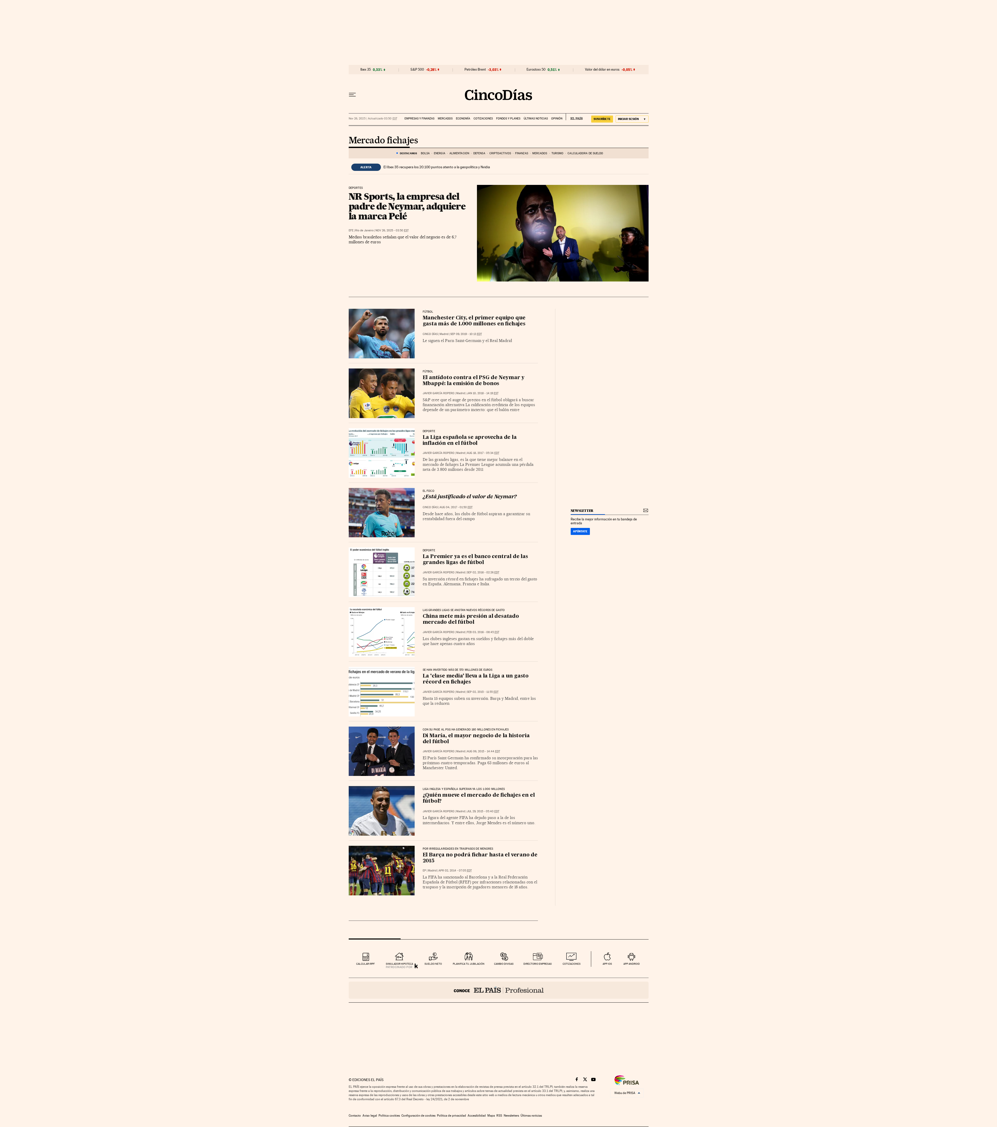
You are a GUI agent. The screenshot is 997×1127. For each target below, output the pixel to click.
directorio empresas (537, 963)
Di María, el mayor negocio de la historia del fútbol (476, 738)
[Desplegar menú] (352, 95)
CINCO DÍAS (430, 334)
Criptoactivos (500, 153)
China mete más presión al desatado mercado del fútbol (471, 619)
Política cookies (389, 1115)
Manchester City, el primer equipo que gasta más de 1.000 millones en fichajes (474, 321)
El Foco (428, 491)
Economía (463, 118)
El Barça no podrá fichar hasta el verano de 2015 (480, 858)
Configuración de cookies (418, 1115)
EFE (351, 230)
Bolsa (425, 153)
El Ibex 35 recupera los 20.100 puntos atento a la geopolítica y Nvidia (436, 167)
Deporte (429, 431)
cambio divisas (504, 963)
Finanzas (521, 153)
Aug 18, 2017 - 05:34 (483, 453)
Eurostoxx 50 (536, 69)
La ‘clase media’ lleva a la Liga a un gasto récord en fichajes (476, 679)
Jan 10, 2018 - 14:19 (482, 393)
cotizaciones (572, 963)
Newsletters (511, 1115)
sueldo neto (433, 963)
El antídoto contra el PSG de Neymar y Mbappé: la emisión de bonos (474, 380)
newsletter (582, 511)
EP (424, 870)
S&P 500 (417, 69)
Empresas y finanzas (419, 118)
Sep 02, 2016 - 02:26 (483, 572)
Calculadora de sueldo (585, 153)
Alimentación (459, 153)
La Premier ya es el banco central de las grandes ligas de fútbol (475, 559)
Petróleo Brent (475, 69)
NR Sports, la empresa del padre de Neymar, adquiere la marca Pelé (407, 206)
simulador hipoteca (399, 963)
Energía (439, 153)
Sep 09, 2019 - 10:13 (466, 334)
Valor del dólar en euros (602, 69)
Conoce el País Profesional (499, 990)
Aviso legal (369, 1115)
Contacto (355, 1115)
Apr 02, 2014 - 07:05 (455, 870)
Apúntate (580, 531)
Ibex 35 (365, 69)
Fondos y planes (508, 118)
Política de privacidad (451, 1115)
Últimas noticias (536, 118)
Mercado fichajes (383, 141)
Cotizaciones (483, 118)
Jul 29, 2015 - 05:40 (483, 811)
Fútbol (428, 311)
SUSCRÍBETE (602, 119)
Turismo (557, 153)
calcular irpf (365, 963)
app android (631, 963)
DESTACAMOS (408, 153)
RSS (499, 1115)
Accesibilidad (477, 1115)
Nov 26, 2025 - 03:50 (392, 230)
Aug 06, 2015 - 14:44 (483, 751)
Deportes (356, 188)
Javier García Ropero (438, 393)
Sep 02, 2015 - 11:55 (482, 692)
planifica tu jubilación (468, 963)
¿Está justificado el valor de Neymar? (470, 497)
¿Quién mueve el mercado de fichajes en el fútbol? (479, 798)
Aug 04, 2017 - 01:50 (456, 507)
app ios (607, 963)
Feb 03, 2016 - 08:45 (483, 632)
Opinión (556, 118)
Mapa (491, 1115)
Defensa (479, 153)
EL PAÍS (574, 116)
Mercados (445, 118)
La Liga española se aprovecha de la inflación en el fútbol (470, 440)
